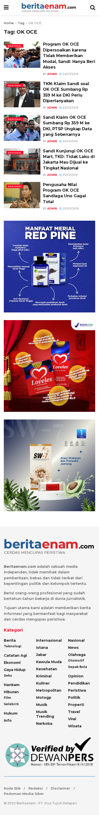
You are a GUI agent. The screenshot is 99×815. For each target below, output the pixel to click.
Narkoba (44, 723)
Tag (21, 23)
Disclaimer (60, 788)
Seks (8, 675)
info (8, 720)
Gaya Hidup (15, 669)
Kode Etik (12, 788)
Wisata (74, 726)
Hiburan (11, 692)
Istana (42, 647)
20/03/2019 (70, 208)
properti (76, 704)
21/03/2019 (70, 141)
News (73, 647)
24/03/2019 (70, 74)
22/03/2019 (70, 107)
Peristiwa (77, 690)
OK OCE (34, 23)
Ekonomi (12, 662)
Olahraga (77, 654)
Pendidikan (79, 683)
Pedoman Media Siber (24, 794)
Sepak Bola (77, 667)
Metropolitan (48, 690)
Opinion (76, 676)
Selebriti (11, 704)
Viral (72, 719)
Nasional (15, 46)
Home (9, 23)
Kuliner (43, 683)
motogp (43, 697)
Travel (74, 711)
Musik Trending (45, 714)
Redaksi (35, 788)
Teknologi (12, 646)
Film (7, 698)
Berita (10, 640)
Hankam (12, 684)
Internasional (49, 640)
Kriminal (44, 676)
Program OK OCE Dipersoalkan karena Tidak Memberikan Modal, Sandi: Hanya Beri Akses (69, 56)
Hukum (11, 713)
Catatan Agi (15, 655)
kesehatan (46, 669)
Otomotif (76, 660)
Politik (74, 697)
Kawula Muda (49, 662)
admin (52, 74)
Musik (41, 704)
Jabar (41, 654)
